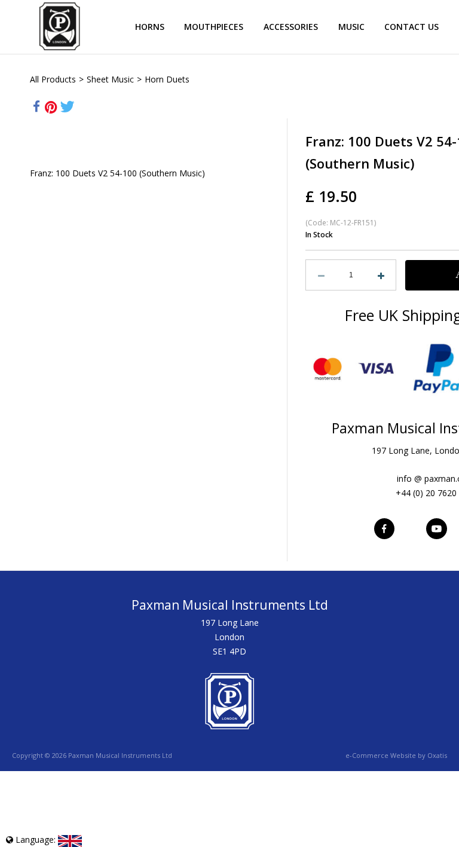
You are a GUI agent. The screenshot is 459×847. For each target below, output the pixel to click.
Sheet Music (110, 79)
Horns (149, 26)
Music (351, 26)
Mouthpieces (213, 26)
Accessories (291, 26)
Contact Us (411, 26)
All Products (53, 79)
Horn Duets (167, 79)
